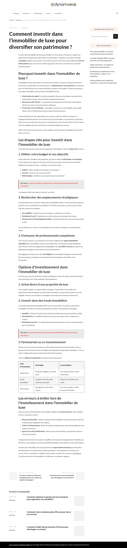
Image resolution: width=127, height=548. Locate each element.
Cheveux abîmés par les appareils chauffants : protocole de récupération (103, 81)
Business (26, 13)
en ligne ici (77, 453)
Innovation (58, 13)
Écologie (16, 13)
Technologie (38, 13)
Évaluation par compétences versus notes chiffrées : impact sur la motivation (102, 74)
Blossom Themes (67, 545)
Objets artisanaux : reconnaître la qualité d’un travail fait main (101, 66)
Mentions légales (24, 545)
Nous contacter (14, 545)
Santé (48, 13)
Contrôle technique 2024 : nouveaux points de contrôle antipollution (102, 59)
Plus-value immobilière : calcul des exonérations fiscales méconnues (101, 53)
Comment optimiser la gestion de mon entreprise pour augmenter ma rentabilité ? (47, 498)
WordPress (85, 545)
